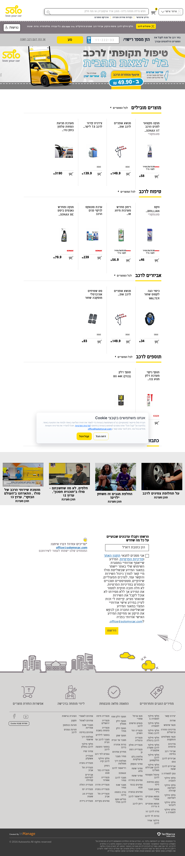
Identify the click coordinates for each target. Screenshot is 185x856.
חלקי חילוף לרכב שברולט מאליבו (152, 768)
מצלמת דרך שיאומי (87, 738)
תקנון (74, 721)
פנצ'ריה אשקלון (89, 757)
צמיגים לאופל (86, 721)
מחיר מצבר (120, 756)
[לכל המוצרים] (111, 107)
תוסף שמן (121, 736)
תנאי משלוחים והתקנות (168, 738)
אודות (173, 721)
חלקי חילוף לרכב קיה (103, 760)
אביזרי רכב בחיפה (170, 753)
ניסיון (106, 766)
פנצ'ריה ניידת (86, 801)
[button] (12, 27)
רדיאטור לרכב (119, 768)
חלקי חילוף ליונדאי (170, 804)
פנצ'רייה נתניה (102, 789)
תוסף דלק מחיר (121, 730)
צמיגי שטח (137, 776)
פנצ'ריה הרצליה (139, 739)
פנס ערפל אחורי (138, 717)
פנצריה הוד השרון (137, 732)
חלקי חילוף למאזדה (153, 725)
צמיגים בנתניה (135, 792)
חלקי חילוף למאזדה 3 (170, 811)
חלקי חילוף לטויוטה (170, 797)
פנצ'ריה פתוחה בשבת (102, 729)
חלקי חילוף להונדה (170, 779)
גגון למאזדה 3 (169, 773)
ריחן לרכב (138, 804)
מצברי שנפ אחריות (87, 726)
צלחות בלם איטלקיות (137, 758)
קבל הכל (84, 436)
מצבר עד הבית (119, 740)
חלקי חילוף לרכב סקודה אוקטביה (153, 748)
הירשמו (111, 631)
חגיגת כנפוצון (70, 725)
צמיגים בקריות (102, 801)
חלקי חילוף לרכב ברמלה (153, 739)
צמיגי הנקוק (137, 764)
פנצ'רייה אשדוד (105, 779)
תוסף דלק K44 (118, 717)
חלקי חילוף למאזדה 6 (153, 717)
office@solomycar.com (126, 622)
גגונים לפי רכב (102, 754)
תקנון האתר (112, 556)
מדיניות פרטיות (172, 745)
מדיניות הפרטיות (131, 559)
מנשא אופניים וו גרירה (152, 805)
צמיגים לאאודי (86, 716)
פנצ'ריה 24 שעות (87, 795)
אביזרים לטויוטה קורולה (89, 778)
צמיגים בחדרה (135, 780)
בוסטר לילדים (102, 735)
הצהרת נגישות (69, 716)
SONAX (122, 773)
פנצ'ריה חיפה (102, 716)
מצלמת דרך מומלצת (120, 762)
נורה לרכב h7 (152, 811)
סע (70, 40)
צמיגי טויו (88, 751)
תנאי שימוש (170, 725)
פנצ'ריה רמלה (86, 785)
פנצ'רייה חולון (136, 745)
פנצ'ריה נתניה (86, 763)
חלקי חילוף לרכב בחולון (87, 745)
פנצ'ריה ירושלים (105, 722)
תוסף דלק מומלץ (121, 723)
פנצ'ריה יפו (87, 789)
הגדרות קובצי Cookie (19, 724)
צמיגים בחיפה (86, 732)
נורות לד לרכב (152, 816)
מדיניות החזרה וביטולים (168, 731)
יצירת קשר (170, 716)
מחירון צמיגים (119, 752)
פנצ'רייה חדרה (102, 785)
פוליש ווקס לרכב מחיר (120, 801)
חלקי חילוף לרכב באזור (153, 732)
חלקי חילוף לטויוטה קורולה (170, 788)
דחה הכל (101, 436)
